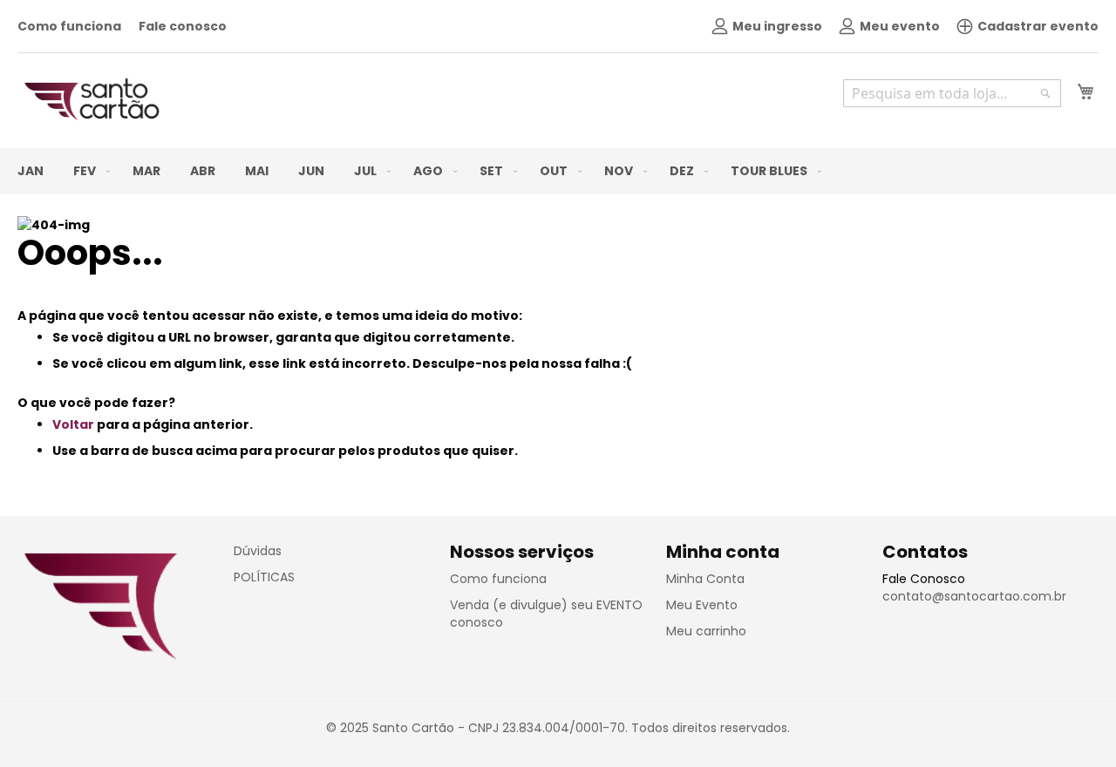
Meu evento (900, 26)
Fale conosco (183, 26)
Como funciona (69, 26)
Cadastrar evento (1038, 26)
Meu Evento (702, 605)
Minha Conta (705, 578)
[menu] (558, 171)
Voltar (73, 424)
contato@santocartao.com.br (974, 596)
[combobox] (952, 93)
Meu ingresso (777, 26)
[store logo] (91, 99)
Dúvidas (258, 551)
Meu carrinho (706, 631)
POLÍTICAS (264, 577)
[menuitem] (30, 171)
